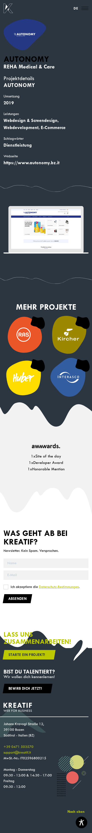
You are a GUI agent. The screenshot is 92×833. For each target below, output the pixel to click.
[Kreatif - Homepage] (8, 8)
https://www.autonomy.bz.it (31, 162)
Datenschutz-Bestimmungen (59, 587)
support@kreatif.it (17, 753)
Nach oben (76, 811)
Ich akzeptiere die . (45, 587)
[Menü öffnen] (85, 8)
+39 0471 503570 (18, 747)
